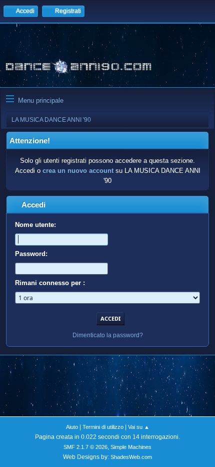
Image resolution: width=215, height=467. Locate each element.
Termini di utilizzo (103, 427)
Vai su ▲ (139, 427)
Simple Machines (131, 447)
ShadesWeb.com (131, 457)
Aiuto (72, 427)
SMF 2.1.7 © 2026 (86, 447)
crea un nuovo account (78, 170)
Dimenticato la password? (107, 335)
